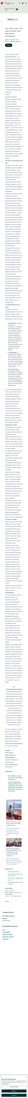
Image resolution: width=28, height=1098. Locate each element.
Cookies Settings (14, 1086)
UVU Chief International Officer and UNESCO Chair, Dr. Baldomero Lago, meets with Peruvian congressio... (13, 852)
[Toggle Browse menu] (22, 9)
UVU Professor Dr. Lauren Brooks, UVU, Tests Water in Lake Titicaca (15, 777)
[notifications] (22, 3)
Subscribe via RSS (7, 934)
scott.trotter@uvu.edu (11, 764)
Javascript (5, 939)
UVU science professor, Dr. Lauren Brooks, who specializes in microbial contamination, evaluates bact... (13, 832)
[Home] (7, 3)
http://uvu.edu (6, 920)
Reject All (14, 1091)
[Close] (26, 1077)
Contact (7, 901)
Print (3, 930)
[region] (14, 1086)
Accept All (14, 1095)
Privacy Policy (5, 1083)
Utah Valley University (15, 41)
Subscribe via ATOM (7, 936)
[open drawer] (25, 3)
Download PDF (6, 932)
